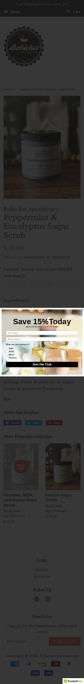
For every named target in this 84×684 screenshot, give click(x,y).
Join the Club (42, 364)
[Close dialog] (82, 310)
